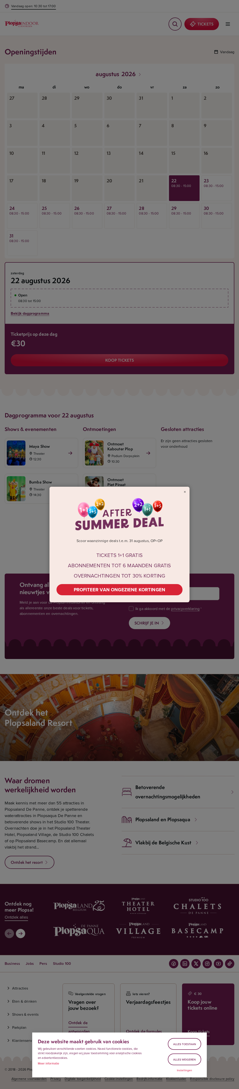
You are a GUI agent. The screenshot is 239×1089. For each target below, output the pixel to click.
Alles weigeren (184, 1059)
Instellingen (184, 1070)
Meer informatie (48, 1063)
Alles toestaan (184, 1044)
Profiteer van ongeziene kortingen (119, 589)
